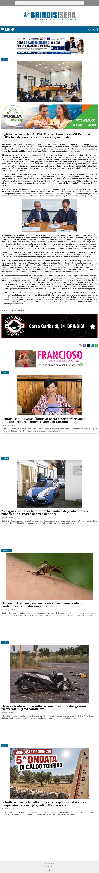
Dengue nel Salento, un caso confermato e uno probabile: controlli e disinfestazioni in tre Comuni (43, 604)
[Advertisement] (49, 445)
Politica (5, 372)
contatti (93, 30)
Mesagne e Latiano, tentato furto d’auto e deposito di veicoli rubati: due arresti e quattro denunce (45, 512)
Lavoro (5, 59)
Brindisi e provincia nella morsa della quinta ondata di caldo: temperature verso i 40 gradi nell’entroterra (47, 804)
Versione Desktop (49, 866)
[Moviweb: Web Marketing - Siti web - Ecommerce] (49, 872)
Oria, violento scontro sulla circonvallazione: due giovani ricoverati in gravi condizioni (43, 707)
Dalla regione (7, 550)
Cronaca (5, 458)
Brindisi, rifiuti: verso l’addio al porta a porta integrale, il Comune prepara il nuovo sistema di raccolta (43, 420)
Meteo (4, 745)
